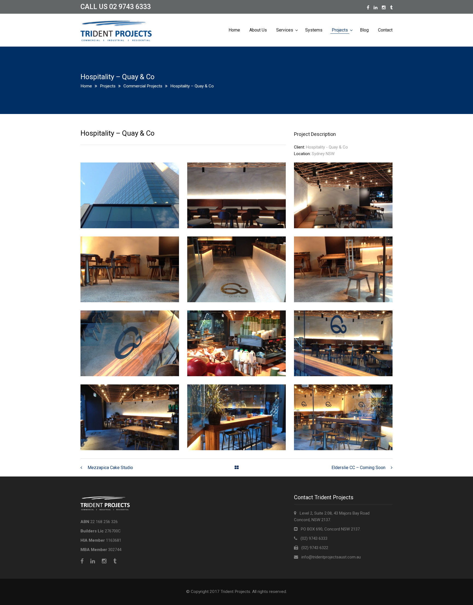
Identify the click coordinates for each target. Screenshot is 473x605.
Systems (313, 30)
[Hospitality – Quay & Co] (129, 165)
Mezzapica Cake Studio (110, 467)
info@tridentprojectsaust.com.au (331, 557)
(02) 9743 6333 (312, 538)
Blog (364, 30)
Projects (340, 30)
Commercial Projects (142, 86)
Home (234, 30)
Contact (385, 30)
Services (284, 30)
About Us (258, 30)
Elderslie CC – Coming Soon (358, 467)
